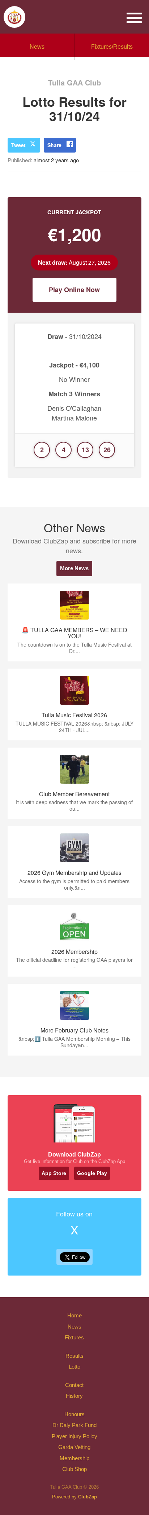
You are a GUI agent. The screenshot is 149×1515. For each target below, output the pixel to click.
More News (74, 568)
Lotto (74, 1367)
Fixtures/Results (112, 47)
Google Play (92, 1173)
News (37, 47)
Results (74, 1356)
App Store (54, 1173)
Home (74, 1315)
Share (54, 145)
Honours (74, 1414)
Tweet (18, 145)
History (74, 1396)
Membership (74, 1458)
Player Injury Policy (74, 1436)
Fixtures (74, 1337)
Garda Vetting (74, 1447)
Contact (74, 1385)
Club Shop (74, 1469)
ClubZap (87, 1496)
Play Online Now (74, 289)
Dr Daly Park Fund (74, 1425)
